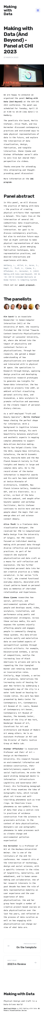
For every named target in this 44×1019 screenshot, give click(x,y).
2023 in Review (16, 964)
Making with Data (10, 10)
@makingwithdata (10, 1008)
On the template (26, 947)
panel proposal (27, 285)
